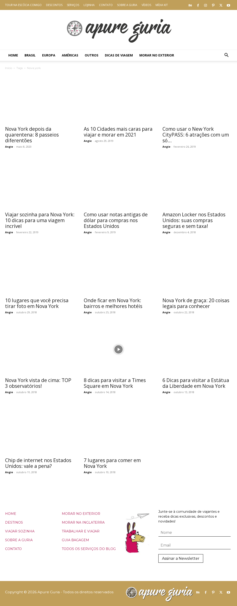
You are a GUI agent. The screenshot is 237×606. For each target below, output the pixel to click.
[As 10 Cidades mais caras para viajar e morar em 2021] (118, 98)
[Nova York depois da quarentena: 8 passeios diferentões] (40, 98)
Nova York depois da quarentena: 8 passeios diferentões (32, 135)
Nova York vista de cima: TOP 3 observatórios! (38, 383)
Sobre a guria (127, 5)
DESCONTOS (54, 5)
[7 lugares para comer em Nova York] (118, 429)
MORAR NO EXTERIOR (81, 514)
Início (8, 68)
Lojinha (89, 5)
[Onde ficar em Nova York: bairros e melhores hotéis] (118, 269)
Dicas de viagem (119, 55)
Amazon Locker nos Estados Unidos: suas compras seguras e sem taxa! (193, 220)
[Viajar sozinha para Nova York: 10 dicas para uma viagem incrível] (40, 183)
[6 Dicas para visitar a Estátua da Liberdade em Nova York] (197, 349)
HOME (10, 514)
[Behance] (190, 5)
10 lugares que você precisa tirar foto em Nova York (37, 303)
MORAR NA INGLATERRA (83, 522)
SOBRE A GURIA (19, 540)
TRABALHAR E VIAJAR (81, 531)
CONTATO (13, 549)
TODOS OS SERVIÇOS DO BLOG (89, 549)
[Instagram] (205, 5)
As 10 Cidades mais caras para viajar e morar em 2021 (118, 132)
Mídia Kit (162, 5)
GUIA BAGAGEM (75, 540)
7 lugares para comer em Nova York (112, 463)
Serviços (73, 5)
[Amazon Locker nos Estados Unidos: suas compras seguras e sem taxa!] (197, 183)
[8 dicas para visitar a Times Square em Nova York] (118, 349)
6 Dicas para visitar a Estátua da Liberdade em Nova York (195, 383)
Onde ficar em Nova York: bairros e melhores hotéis (113, 303)
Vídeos (146, 5)
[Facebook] (197, 5)
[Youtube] (228, 5)
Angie (9, 146)
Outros (91, 55)
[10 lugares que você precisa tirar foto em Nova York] (40, 269)
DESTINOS (14, 522)
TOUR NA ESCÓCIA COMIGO (23, 5)
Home (13, 55)
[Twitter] (220, 5)
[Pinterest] (213, 5)
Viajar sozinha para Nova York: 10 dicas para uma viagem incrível (40, 220)
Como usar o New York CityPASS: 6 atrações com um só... (195, 135)
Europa (48, 55)
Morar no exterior (156, 55)
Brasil (30, 55)
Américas (70, 55)
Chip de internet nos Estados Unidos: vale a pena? (38, 463)
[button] (226, 55)
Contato (106, 5)
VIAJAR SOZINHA (19, 531)
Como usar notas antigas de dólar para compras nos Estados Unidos (116, 220)
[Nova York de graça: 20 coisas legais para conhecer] (197, 269)
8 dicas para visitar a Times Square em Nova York (115, 383)
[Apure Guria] (118, 30)
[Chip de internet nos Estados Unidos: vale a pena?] (40, 429)
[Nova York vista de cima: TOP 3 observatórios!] (40, 349)
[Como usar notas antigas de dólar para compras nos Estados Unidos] (118, 183)
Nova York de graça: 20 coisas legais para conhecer (195, 303)
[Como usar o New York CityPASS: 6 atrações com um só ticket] (197, 98)
